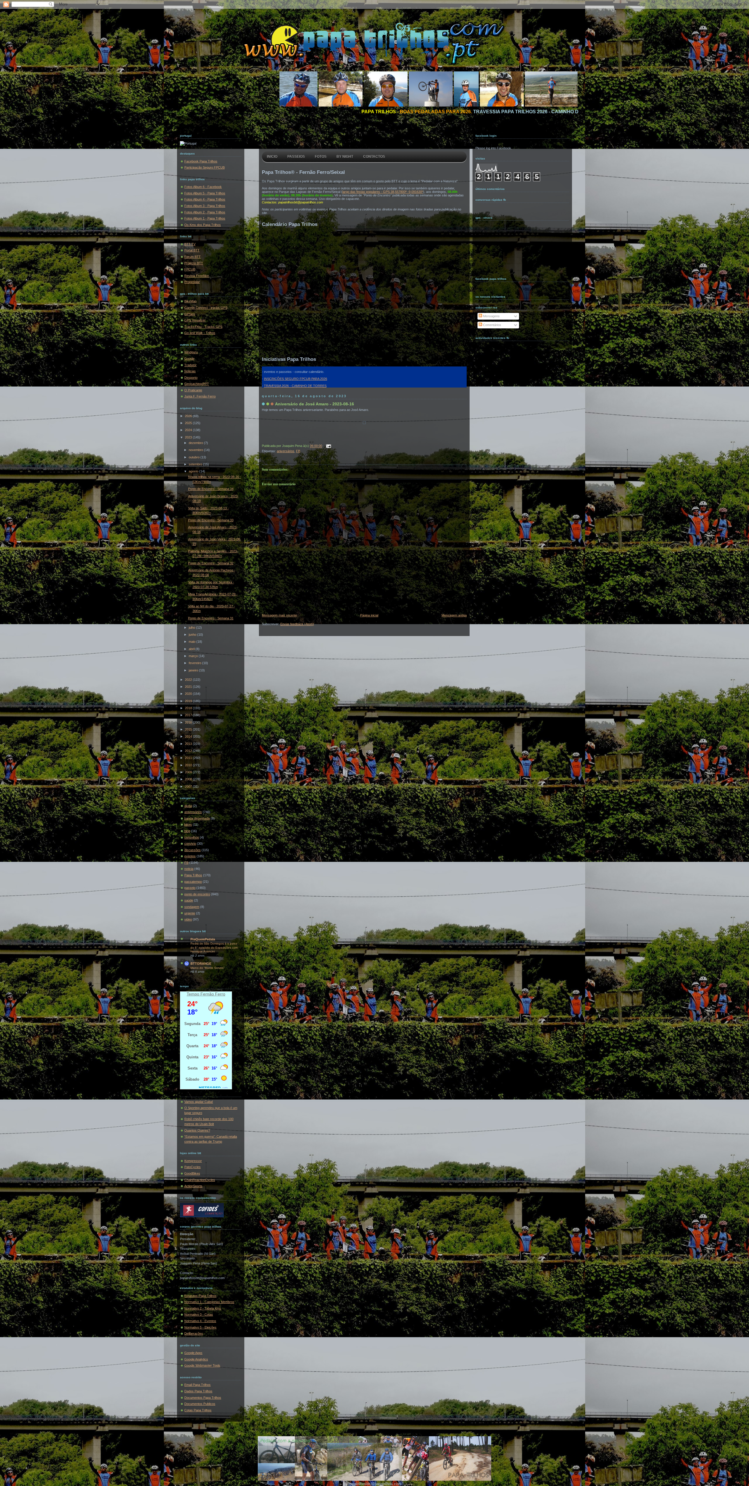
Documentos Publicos (199, 1404)
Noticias (190, 371)
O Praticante (193, 390)
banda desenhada (197, 818)
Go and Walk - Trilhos (199, 333)
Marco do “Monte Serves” (207, 967)
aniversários (193, 812)
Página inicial (369, 615)
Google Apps (193, 1353)
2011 (189, 758)
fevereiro (195, 663)
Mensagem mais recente (279, 615)
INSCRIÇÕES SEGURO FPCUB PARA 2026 (295, 379)
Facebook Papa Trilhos (200, 161)
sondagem (191, 907)
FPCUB (189, 269)
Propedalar (192, 282)
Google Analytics (196, 1359)
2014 (189, 736)
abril (192, 649)
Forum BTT (192, 256)
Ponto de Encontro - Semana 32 (210, 563)
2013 (189, 743)
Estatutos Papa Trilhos (200, 1296)
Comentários (491, 325)
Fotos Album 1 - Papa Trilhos (204, 218)
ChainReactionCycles (199, 1180)
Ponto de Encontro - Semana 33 (210, 520)
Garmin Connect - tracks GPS (205, 307)
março (194, 656)
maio (192, 641)
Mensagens (491, 316)
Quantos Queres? (197, 1130)
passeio (189, 887)
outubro (194, 457)
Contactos (374, 157)
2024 (189, 430)
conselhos (191, 837)
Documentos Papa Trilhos (202, 1397)
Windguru (191, 352)
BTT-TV (189, 244)
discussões (192, 850)
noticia (188, 868)
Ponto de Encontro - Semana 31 (210, 618)
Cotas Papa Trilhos (198, 1410)
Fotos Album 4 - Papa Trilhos (204, 199)
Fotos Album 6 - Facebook (203, 186)
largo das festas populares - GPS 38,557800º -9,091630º (382, 191)
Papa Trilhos (193, 875)
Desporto (190, 377)
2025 (189, 423)
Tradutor (190, 365)
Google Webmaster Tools (202, 1365)
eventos (190, 856)
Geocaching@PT (196, 383)
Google (189, 358)
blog (187, 831)
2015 (189, 729)
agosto (194, 471)
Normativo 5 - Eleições (200, 1327)
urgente (189, 913)
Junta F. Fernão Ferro (200, 396)
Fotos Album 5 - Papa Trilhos (204, 193)
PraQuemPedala (202, 939)
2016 (189, 722)
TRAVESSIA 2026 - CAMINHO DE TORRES (295, 386)
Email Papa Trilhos (197, 1384)
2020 (189, 693)
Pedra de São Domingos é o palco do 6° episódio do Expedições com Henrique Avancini (214, 947)
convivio (190, 843)
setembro (196, 464)
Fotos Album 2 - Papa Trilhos (204, 212)
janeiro (194, 670)
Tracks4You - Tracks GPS (203, 326)
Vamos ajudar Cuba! (198, 1101)
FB (186, 862)
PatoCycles (192, 1167)
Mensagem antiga (454, 615)
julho (192, 627)
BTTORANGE (200, 963)
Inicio (272, 157)
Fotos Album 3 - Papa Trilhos (204, 206)
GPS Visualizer (195, 320)
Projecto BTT (193, 263)
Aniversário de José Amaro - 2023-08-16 (314, 404)
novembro (196, 450)
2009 (189, 772)
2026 (189, 416)
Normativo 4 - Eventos (200, 1321)
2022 (189, 679)
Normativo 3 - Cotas (198, 1314)
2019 (189, 701)
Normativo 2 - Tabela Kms (202, 1308)
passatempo (193, 881)
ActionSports (193, 1186)
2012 (189, 751)
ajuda (188, 806)
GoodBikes (192, 1173)
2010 (189, 765)
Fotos (321, 157)
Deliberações (193, 1333)
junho (193, 634)
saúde (188, 900)
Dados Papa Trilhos (198, 1391)
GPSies (189, 314)
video (188, 919)
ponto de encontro (197, 894)
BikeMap (190, 301)
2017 (189, 715)
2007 (189, 786)
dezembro (196, 443)
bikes (188, 824)
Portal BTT (192, 250)
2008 (189, 779)
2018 (189, 708)
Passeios (296, 157)
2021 (189, 686)
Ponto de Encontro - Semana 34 (210, 489)
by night (344, 157)
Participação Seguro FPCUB (204, 167)
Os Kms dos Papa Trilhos (202, 225)
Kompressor (193, 1161)
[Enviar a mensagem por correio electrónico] (327, 446)
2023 (189, 437)
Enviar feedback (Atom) (297, 624)
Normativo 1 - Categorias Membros (209, 1302)
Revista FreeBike (196, 275)
